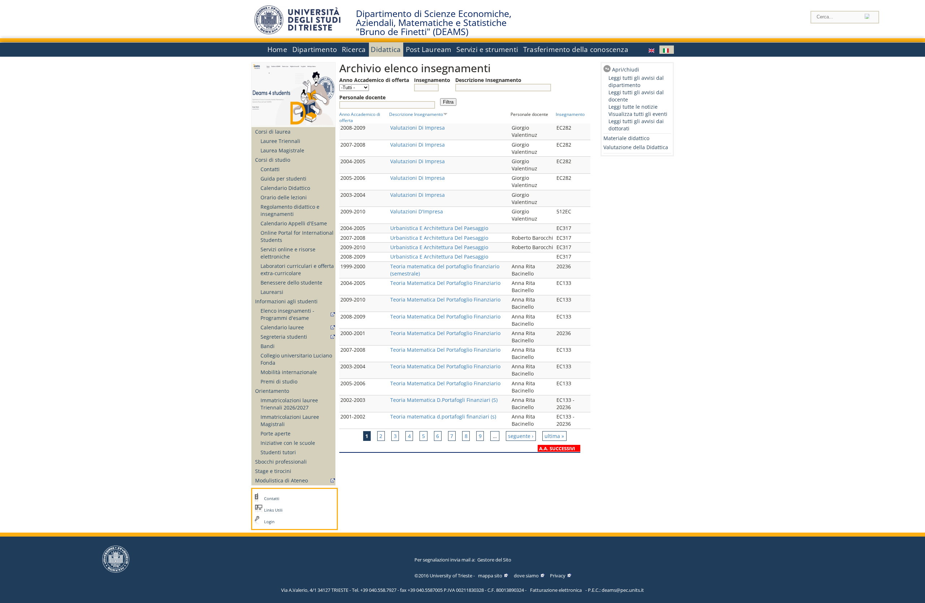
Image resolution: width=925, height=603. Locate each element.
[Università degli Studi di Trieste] (297, 32)
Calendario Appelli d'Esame (294, 223)
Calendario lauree (282, 327)
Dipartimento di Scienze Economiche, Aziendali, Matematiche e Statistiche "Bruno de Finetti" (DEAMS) (433, 22)
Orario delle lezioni (284, 197)
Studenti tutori (278, 452)
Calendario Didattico (285, 188)
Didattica (386, 49)
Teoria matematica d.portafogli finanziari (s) (443, 416)
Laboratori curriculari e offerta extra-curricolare (297, 270)
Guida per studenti (283, 178)
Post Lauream (428, 49)
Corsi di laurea (273, 131)
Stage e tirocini (273, 471)
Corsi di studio (272, 159)
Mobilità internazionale (289, 372)
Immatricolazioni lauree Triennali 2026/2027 (289, 404)
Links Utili (273, 510)
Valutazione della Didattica (635, 147)
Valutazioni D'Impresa (416, 211)
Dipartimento (314, 49)
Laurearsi (272, 292)
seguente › (520, 436)
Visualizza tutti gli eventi (637, 113)
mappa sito (490, 575)
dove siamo (526, 575)
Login (269, 521)
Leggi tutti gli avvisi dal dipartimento (636, 81)
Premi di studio (279, 381)
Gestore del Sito (494, 559)
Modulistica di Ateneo (281, 480)
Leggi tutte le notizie (633, 106)
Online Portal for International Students (297, 236)
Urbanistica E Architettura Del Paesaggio (439, 228)
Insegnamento (432, 80)
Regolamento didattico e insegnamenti (290, 210)
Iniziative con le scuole (288, 442)
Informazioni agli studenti (286, 301)
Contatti (270, 169)
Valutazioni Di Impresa (417, 127)
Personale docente (362, 97)
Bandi (268, 346)
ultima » (554, 436)
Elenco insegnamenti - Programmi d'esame (287, 314)
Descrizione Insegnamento (488, 80)
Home (277, 49)
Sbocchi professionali (281, 461)
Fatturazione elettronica (556, 590)
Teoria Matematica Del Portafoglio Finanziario (445, 282)
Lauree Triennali (280, 141)
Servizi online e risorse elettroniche (288, 253)
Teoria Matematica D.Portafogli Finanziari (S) (444, 399)
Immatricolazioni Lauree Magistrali (290, 420)
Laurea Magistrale (282, 150)
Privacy (557, 575)
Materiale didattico (626, 138)
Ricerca (354, 49)
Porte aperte (276, 433)
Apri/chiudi (625, 69)
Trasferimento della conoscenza (575, 49)
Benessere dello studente (291, 282)
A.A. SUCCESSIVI (557, 449)
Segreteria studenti (284, 336)
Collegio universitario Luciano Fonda (296, 359)
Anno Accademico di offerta (374, 80)
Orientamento (272, 390)
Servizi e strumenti (487, 49)
